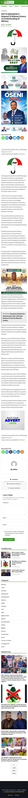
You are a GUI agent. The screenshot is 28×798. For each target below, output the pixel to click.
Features (3, 600)
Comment (6, 502)
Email (5, 524)
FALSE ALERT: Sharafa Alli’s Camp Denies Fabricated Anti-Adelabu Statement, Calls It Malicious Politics (13, 733)
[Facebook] (7, 138)
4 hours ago (16, 566)
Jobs (2, 609)
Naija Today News (11, 790)
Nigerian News (5, 615)
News (2, 612)
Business (3, 584)
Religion (3, 628)
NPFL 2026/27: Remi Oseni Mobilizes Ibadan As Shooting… (18, 554)
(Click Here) (8, 152)
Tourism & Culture (6, 640)
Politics (4, 10)
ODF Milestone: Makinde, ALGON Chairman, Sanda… (19, 563)
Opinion (3, 618)
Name (5, 517)
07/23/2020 (9, 26)
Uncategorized (5, 643)
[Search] (25, 2)
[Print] (22, 138)
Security (3, 631)
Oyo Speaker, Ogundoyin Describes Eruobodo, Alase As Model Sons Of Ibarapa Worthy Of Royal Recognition (14, 759)
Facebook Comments (15, 483)
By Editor (8, 24)
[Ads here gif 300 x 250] (12, 420)
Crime (2, 587)
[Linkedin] (18, 138)
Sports (3, 637)
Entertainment (5, 597)
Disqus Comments (15, 488)
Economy (3, 590)
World (2, 646)
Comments (15, 479)
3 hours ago (16, 557)
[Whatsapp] (3, 138)
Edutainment (4, 593)
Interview (3, 606)
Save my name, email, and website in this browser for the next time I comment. (14, 533)
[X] (10, 138)
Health (3, 603)
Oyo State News (5, 621)
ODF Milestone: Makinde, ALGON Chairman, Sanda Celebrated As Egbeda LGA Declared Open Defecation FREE (14, 706)
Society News (4, 634)
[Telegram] (14, 138)
